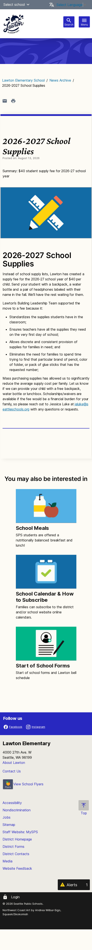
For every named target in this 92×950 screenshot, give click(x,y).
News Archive (60, 80)
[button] (28, 4)
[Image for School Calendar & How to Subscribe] (46, 572)
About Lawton (14, 762)
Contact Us (12, 771)
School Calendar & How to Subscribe (45, 597)
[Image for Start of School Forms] (46, 644)
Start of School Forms (43, 666)
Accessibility (12, 803)
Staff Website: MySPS (20, 832)
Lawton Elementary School (23, 80)
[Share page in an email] (4, 100)
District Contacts (16, 854)
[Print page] (13, 100)
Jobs (6, 817)
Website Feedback (17, 868)
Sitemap (9, 824)
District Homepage (17, 839)
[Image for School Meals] (46, 506)
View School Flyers (28, 784)
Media (7, 861)
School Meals (32, 528)
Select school (14, 4)
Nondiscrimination (17, 810)
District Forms (13, 846)
